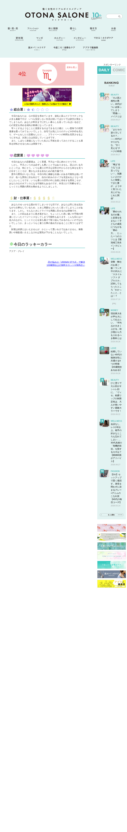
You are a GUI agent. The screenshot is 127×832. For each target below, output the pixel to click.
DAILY (104, 70)
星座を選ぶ (72, 67)
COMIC (119, 70)
